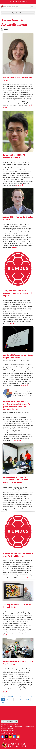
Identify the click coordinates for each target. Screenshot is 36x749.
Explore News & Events (18, 13)
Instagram (10, 736)
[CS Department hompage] (18, 744)
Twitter (6, 736)
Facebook (2, 736)
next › (27, 699)
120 (24, 696)
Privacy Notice (15, 740)
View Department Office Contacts (9, 721)
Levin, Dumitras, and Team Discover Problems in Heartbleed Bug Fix (17, 293)
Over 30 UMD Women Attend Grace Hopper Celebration (18, 356)
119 (20, 696)
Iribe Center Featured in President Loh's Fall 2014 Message (18, 554)
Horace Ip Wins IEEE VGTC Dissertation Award (14, 156)
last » (3, 702)
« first (4, 696)
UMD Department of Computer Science (14, 6)
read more (19, 185)
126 (16, 699)
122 (32, 696)
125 (11, 699)
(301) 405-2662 (12, 734)
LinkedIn (14, 736)
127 (20, 699)
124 (7, 699)
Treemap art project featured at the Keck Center (17, 605)
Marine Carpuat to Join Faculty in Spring (17, 78)
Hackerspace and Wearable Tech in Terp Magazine (18, 662)
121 (28, 696)
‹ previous (10, 696)
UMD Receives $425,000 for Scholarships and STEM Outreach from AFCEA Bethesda (17, 480)
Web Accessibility (6, 740)
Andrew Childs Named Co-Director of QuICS (18, 218)
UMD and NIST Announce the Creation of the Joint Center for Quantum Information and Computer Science (17, 405)
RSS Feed (18, 736)
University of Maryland (18, 1)
